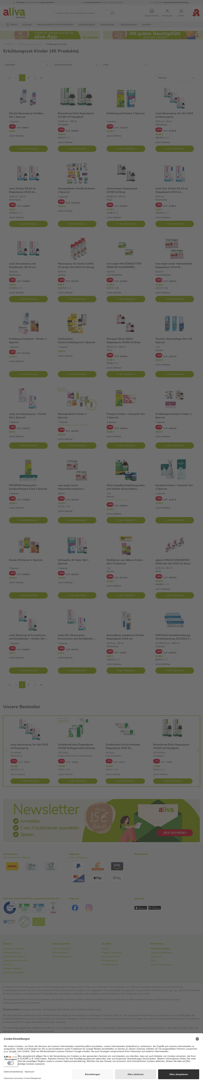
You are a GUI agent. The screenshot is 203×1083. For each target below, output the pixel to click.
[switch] (10, 1063)
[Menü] (16, 1055)
